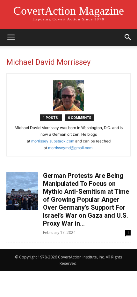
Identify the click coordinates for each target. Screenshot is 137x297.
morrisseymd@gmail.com (70, 147)
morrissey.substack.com (52, 141)
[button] (11, 37)
